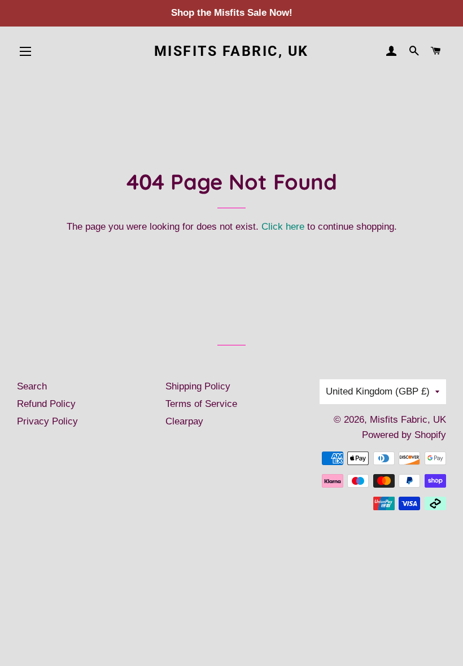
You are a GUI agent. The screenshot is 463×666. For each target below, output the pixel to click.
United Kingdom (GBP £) (378, 391)
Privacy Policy (47, 421)
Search (32, 386)
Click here (282, 226)
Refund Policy (46, 403)
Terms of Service (201, 403)
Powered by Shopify (404, 435)
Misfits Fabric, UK (231, 51)
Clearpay (184, 421)
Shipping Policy (197, 386)
